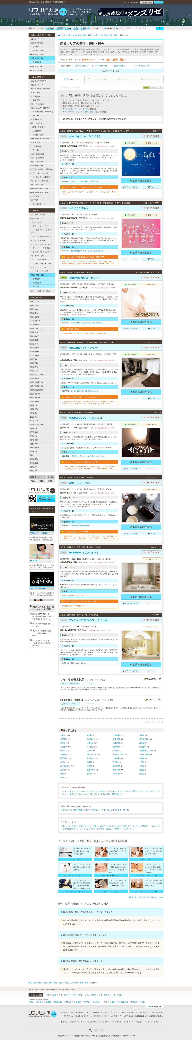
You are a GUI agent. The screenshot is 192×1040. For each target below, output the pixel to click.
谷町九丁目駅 (144, 754)
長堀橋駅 (90, 758)
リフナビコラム (141, 1012)
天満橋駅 (63, 754)
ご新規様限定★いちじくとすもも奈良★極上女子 (88, 251)
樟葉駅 (141, 769)
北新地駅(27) (34, 336)
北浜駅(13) (34, 343)
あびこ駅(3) (34, 440)
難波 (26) (36, 142)
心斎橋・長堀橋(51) (38, 127)
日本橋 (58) (37, 146)
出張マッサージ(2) (38, 39)
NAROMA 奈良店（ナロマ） (81, 277)
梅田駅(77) (34, 305)
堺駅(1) (32, 455)
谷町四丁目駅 (92, 754)
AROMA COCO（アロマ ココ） (83, 418)
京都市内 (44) (38, 46)
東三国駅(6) (34, 432)
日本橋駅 (90, 739)
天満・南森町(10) (37, 154)
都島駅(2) (33, 413)
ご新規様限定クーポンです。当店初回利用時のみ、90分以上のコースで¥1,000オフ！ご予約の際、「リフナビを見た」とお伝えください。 (89, 402)
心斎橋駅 (63, 739)
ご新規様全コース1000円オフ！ (74, 606)
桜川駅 (62, 750)
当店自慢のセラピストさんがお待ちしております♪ (88, 456)
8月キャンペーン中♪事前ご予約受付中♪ (84, 181)
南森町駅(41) (34, 340)
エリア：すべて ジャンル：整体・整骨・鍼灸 (80, 111)
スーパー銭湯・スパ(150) (40, 291)
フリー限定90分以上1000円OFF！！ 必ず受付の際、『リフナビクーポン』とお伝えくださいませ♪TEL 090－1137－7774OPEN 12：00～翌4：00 (88, 467)
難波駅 (141, 735)
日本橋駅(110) (35, 320)
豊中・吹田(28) (37, 184)
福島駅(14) (34, 367)
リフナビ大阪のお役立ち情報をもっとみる (147, 897)
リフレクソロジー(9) (84, 794)
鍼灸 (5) (36, 286)
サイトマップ (128, 1022)
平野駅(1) (33, 436)
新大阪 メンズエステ (113, 828)
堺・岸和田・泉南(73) (39, 180)
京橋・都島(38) (37, 165)
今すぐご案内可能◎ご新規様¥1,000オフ (84, 391)
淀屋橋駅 (116, 735)
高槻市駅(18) (34, 447)
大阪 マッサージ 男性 (69, 826)
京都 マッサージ (85, 826)
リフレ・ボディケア (38, 259)
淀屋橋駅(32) (34, 309)
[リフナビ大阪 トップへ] (48, 12)
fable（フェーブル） (77, 483)
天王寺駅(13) (34, 324)
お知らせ (64, 1022)
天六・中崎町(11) (37, 104)
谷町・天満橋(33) (37, 157)
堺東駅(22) (34, 459)
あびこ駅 (63, 769)
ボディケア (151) (39, 267)
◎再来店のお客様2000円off (80, 525)
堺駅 (62, 773)
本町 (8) (36, 115)
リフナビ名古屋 (90, 995)
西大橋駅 (116, 746)
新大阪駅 (63, 746)
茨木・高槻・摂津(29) (39, 188)
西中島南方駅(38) (36, 424)
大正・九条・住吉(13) (39, 173)
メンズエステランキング (99, 1016)
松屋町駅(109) (35, 393)
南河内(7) (34, 200)
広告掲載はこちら (141, 1016)
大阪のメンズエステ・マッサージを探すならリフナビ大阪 (97, 1035)
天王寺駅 (116, 739)
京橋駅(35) (34, 409)
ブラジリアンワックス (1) (42, 252)
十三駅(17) (34, 420)
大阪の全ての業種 (38, 214)
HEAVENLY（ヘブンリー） (81, 347)
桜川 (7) (36, 150)
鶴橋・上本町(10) (37, 161)
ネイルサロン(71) (37, 255)
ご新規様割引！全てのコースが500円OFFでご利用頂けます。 (85, 333)
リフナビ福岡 (117, 995)
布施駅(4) (33, 470)
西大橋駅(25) (34, 355)
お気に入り (119, 28)
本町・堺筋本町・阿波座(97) (42, 111)
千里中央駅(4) (35, 443)
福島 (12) (36, 100)
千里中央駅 (91, 769)
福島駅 (89, 750)
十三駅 (141, 762)
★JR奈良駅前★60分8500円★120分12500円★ (87, 323)
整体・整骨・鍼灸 (38, 275)
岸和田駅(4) (34, 463)
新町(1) (95, 810)
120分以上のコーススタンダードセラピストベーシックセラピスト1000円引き (89, 193)
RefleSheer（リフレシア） (80, 552)
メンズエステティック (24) (43, 236)
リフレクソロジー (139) (42, 263)
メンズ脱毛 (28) (39, 240)
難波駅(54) (34, 313)
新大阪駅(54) (34, 347)
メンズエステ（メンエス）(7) (72, 791)
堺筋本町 (51, 28)
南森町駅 (116, 743)
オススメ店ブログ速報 (117, 1012)
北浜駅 (141, 743)
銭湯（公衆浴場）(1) (114, 794)
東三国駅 (116, 766)
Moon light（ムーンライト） (81, 136)
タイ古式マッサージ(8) (39, 271)
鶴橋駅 (141, 758)
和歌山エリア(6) (37, 70)
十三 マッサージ (129, 828)
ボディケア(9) (99, 794)
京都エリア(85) (37, 43)
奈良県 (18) (37, 62)
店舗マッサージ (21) (40, 226)
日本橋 (69, 28)
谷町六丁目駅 (118, 754)
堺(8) (109, 810)
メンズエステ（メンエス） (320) (42, 231)
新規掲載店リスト (82, 1012)
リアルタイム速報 (67, 1012)
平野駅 (141, 766)
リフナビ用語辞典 (156, 1012)
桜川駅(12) (34, 363)
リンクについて (116, 1016)
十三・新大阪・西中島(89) (41, 177)
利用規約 (139, 1022)
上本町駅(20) (34, 401)
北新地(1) (64, 810)
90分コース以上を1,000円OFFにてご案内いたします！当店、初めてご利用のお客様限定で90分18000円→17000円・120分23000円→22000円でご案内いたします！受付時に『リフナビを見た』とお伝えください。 (88, 262)
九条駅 (89, 766)
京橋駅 (62, 762)
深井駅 (141, 773)
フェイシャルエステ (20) (42, 244)
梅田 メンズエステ (100, 826)
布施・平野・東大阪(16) (40, 192)
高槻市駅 (116, 769)
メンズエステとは (67, 1016)
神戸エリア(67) (37, 54)
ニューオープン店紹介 (99, 1012)
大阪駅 (62, 735)
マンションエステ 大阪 (117, 826)
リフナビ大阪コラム (96, 28)
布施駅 (62, 777)
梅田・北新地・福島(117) (40, 88)
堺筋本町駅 (143, 739)
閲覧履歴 (109, 28)
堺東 (77, 28)
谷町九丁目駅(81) (36, 390)
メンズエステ (36, 222)
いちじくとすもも (75, 208)
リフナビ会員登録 (91, 1022)
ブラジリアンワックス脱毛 (94, 828)
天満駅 (115, 750)
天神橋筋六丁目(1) (77, 810)
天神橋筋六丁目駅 (146, 750)
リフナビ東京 (104, 995)
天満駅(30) (34, 370)
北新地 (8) (36, 96)
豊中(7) (126, 810)
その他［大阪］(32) (38, 204)
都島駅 (89, 762)
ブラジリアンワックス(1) (94, 791)
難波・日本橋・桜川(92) (40, 138)
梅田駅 (89, 735)
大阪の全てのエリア (38, 81)
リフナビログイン (106, 1022)
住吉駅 (115, 762)
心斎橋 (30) (37, 130)
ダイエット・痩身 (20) (41, 248)
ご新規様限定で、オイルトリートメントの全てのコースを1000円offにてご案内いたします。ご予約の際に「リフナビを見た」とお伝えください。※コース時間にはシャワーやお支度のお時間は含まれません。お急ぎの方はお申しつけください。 (89, 537)
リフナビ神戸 (64, 995)
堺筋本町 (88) (38, 119)
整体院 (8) (36, 278)
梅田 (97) (36, 92)
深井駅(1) (33, 466)
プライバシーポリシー (152, 1022)
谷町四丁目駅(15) (36, 382)
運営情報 (118, 1022)
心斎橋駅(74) (34, 317)
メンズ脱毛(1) (132, 791)
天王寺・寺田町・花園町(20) (42, 169)
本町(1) (88, 810)
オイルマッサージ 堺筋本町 (137, 826)
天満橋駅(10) (34, 378)
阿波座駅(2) (34, 359)
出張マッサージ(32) (38, 84)
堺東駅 (89, 773)
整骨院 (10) (37, 282)
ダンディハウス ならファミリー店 (84, 620)
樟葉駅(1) (33, 451)
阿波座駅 (142, 746)
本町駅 (62, 743)
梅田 (84, 28)
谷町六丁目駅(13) (36, 386)
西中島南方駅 (65, 766)
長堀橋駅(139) (35, 397)
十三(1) (103, 810)
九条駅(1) (33, 428)
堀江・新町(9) (36, 123)
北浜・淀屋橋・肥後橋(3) (40, 107)
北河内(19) (35, 196)
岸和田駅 (116, 773)
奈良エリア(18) (37, 58)
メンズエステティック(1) (115, 791)
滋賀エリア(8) (36, 66)
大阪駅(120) (34, 301)
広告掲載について (76, 1022)
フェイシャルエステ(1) (147, 791)
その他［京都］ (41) (40, 50)
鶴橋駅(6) (33, 405)
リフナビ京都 (77, 995)
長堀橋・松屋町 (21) (40, 134)
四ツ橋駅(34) (34, 351)
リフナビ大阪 (51, 995)
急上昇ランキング (82, 1016)
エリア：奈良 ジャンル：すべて (75, 108)
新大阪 (60, 28)
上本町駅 (116, 758)
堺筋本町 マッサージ (74, 828)
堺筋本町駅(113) (36, 328)
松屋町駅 (63, 758)
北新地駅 (90, 743)
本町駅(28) (34, 332)
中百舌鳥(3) (117, 810)
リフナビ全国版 (36, 995)
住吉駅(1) (33, 416)
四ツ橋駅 (90, 746)
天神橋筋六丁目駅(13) (38, 374)
